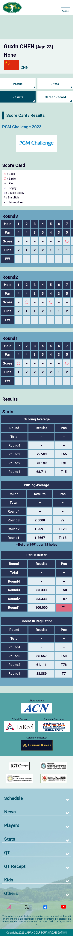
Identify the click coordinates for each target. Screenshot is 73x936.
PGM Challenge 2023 (22, 127)
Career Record (55, 97)
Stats (55, 84)
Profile (18, 84)
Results (18, 97)
